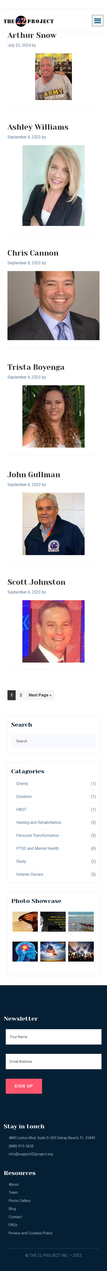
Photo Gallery (20, 1200)
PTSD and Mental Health (37, 848)
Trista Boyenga (36, 367)
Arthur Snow (31, 35)
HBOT (21, 809)
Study (21, 861)
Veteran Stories (29, 874)
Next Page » (40, 696)
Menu (99, 20)
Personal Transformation (37, 835)
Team (13, 1192)
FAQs (13, 1225)
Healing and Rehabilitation (38, 822)
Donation (24, 796)
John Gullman (33, 475)
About (14, 1184)
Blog (12, 1208)
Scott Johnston (36, 582)
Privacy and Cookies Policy (31, 1233)
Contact (15, 1217)
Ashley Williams (37, 127)
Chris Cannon (32, 253)
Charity (22, 783)
